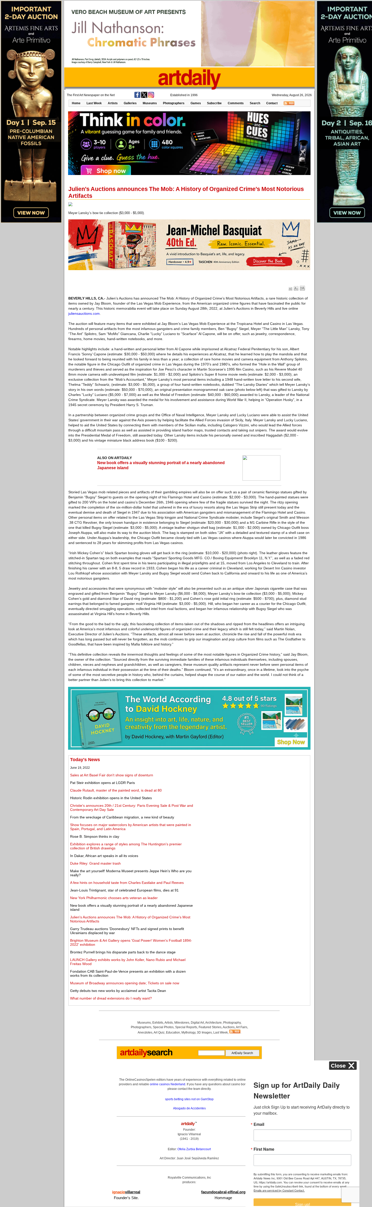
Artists (113, 103)
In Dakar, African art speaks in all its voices (104, 856)
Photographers (173, 103)
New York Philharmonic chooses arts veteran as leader (114, 898)
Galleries (130, 103)
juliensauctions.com (84, 313)
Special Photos (163, 1027)
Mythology (188, 1032)
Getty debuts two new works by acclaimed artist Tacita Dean (118, 991)
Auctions (229, 1027)
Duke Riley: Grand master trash (95, 863)
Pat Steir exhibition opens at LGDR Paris (102, 783)
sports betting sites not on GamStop (189, 1099)
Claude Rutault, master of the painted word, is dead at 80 (116, 790)
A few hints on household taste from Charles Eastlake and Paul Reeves (127, 883)
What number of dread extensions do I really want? (111, 998)
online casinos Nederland (167, 1084)
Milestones (181, 1022)
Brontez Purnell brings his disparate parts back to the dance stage (123, 952)
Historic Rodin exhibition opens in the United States (111, 798)
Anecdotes (145, 1032)
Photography (232, 1022)
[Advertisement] (252, 792)
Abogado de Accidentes (189, 1108)
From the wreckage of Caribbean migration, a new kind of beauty (122, 817)
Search (255, 103)
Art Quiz (159, 1032)
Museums (150, 103)
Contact (272, 103)
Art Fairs (241, 1027)
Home (76, 103)
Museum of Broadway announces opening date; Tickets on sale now (124, 983)
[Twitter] (144, 97)
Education (173, 1032)
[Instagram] (151, 97)
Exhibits (157, 1022)
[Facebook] (137, 97)
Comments (236, 103)
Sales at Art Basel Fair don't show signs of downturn (111, 775)
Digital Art (197, 1022)
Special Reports (186, 1027)
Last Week (94, 103)
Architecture (213, 1022)
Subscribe (214, 103)
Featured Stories (210, 1027)
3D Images (204, 1032)
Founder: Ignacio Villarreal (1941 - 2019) (189, 1134)
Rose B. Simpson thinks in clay (94, 836)
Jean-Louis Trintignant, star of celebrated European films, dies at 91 (124, 890)
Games (196, 103)
